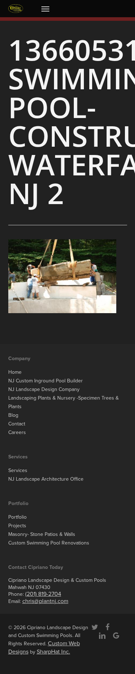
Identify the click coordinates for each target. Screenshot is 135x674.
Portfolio (17, 517)
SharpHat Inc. (53, 651)
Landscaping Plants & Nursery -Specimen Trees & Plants (63, 402)
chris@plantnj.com (45, 601)
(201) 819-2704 (43, 594)
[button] (45, 8)
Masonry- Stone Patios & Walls (41, 534)
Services (17, 470)
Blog (13, 415)
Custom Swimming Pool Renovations (48, 543)
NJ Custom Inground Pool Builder (45, 381)
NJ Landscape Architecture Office (46, 479)
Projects (17, 526)
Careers (17, 432)
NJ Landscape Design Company (44, 389)
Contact (16, 424)
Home (15, 372)
